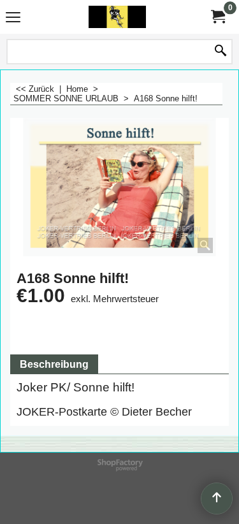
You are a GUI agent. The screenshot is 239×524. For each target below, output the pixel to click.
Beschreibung (54, 364)
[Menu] (13, 18)
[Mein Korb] (217, 17)
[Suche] (220, 52)
